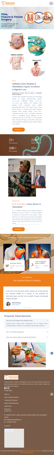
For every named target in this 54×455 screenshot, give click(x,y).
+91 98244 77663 (11, 422)
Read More (18, 129)
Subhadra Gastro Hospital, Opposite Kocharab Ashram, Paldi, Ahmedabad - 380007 (25, 416)
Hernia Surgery (16, 101)
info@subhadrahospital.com (14, 419)
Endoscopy (7, 409)
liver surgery (15, 103)
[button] (52, 18)
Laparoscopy (8, 406)
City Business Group (27, 452)
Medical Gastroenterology (11, 403)
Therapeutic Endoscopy (10, 400)
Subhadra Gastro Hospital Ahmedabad (31, 450)
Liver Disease (39, 263)
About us (6, 394)
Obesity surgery (37, 111)
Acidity (12, 263)
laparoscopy (38, 101)
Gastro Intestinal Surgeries (11, 397)
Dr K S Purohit (18, 204)
